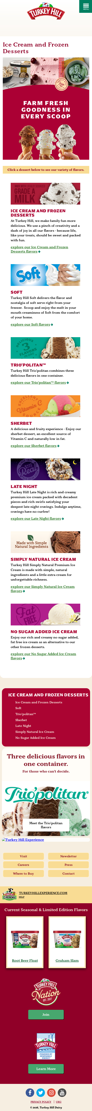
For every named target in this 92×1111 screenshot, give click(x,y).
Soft (16, 292)
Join (46, 1015)
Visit (23, 856)
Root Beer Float (25, 961)
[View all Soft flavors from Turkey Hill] (46, 275)
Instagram (51, 1092)
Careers (23, 865)
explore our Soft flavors (30, 324)
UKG (58, 1101)
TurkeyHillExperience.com (43, 893)
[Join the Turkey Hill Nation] (46, 1004)
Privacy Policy (41, 1101)
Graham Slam (67, 961)
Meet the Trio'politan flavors (45, 825)
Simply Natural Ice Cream (43, 559)
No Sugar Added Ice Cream (44, 631)
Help (21, 897)
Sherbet (21, 423)
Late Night (24, 486)
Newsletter (68, 856)
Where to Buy (23, 873)
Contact (68, 873)
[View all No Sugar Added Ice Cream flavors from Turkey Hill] (46, 614)
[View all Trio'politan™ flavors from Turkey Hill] (46, 348)
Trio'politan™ (28, 365)
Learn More (46, 1069)
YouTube (62, 1092)
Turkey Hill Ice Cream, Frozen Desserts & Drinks (46, 10)
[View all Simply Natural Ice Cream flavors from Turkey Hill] (46, 542)
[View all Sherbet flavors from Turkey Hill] (46, 406)
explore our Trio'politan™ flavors (38, 383)
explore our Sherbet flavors (33, 446)
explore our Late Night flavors (36, 519)
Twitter (41, 1092)
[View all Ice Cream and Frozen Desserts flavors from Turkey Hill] (46, 194)
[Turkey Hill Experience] (46, 840)
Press (69, 865)
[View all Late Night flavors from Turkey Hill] (46, 469)
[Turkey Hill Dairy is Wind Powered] (46, 1047)
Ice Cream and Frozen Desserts (38, 213)
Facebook (30, 1092)
